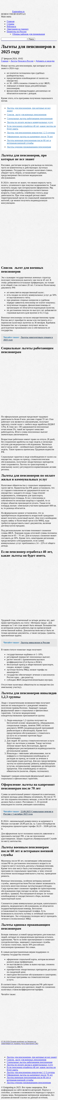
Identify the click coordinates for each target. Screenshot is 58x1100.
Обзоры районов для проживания (28, 34)
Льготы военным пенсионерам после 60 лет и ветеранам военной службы (29, 1078)
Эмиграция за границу (18, 29)
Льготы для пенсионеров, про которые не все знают (32, 1057)
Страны (10, 24)
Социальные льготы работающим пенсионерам (30, 118)
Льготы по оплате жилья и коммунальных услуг (30, 122)
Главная (10, 21)
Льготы (14, 61)
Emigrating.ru (18, 11)
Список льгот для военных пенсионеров (26, 114)
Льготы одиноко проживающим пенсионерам (29, 1082)
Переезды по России (16, 31)
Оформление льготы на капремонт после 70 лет (30, 136)
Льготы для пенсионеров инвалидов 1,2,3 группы (31, 132)
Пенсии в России (25, 61)
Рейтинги (11, 26)
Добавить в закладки (45, 61)
